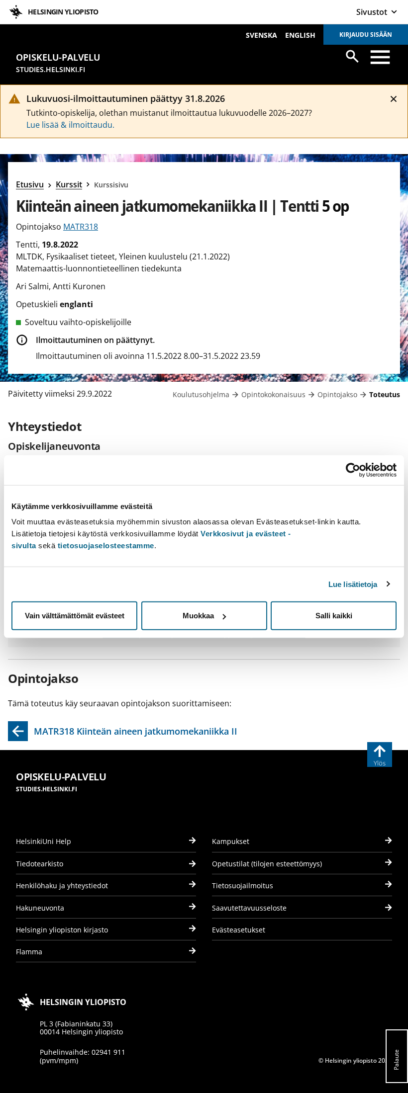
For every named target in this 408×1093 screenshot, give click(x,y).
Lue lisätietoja (353, 584)
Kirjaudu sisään (365, 34)
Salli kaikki (333, 615)
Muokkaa (198, 615)
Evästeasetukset (238, 929)
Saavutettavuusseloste (249, 908)
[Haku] (352, 56)
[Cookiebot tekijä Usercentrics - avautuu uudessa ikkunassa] (353, 469)
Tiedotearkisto (39, 863)
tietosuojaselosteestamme (106, 545)
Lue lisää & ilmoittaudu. (70, 124)
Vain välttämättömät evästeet (74, 615)
